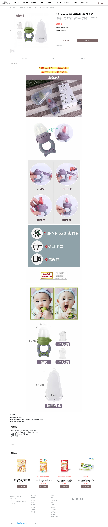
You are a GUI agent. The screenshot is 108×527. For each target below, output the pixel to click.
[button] (51, 30)
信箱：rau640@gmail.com (17, 498)
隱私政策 (33, 507)
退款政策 (33, 505)
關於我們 (33, 497)
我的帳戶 (33, 502)
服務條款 (33, 509)
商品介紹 (24, 58)
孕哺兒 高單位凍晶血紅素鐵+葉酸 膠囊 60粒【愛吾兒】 (65, 480)
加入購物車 (66, 40)
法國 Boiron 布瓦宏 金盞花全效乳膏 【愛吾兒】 (86, 480)
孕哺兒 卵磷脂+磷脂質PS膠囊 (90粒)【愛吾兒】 (22, 480)
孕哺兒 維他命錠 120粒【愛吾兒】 (43, 480)
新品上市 (16, 2)
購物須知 (33, 500)
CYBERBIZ (52, 523)
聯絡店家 (33, 512)
